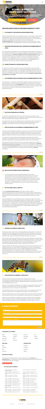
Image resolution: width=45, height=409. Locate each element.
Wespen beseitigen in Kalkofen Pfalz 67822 (12, 381)
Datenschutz (20, 404)
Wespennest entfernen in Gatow (28, 381)
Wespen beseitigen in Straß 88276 (29, 390)
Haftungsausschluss (31, 404)
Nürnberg (15, 340)
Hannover (4, 340)
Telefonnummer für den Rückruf (10, 316)
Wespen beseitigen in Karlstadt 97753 (11, 382)
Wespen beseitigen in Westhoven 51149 (12, 378)
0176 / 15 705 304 (18, 20)
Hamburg (15, 334)
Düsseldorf (26, 336)
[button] (42, 2)
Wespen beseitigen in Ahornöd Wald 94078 (30, 387)
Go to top (41, 94)
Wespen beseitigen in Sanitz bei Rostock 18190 (30, 377)
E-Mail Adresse (6, 312)
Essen (14, 338)
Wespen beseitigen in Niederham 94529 (30, 375)
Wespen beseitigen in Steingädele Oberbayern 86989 (11, 370)
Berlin (3, 334)
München (26, 334)
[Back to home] (7, 2)
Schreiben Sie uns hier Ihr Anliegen (10, 319)
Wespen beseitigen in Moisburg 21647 (29, 378)
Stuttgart (15, 336)
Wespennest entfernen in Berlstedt (11, 375)
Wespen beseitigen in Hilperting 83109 (29, 389)
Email (33, 20)
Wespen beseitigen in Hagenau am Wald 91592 (30, 373)
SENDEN (39, 327)
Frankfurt (4, 336)
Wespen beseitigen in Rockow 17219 (29, 382)
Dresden (36, 338)
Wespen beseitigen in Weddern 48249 (29, 369)
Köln (35, 334)
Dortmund (4, 338)
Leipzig (35, 336)
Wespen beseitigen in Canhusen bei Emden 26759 (12, 373)
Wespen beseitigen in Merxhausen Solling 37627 (12, 387)
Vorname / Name (6, 309)
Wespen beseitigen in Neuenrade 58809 (30, 385)
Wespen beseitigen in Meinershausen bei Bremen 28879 (12, 385)
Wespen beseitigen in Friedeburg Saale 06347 (13, 389)
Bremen (25, 338)
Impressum (12, 404)
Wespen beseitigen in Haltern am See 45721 (13, 390)
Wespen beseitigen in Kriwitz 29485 (11, 376)
